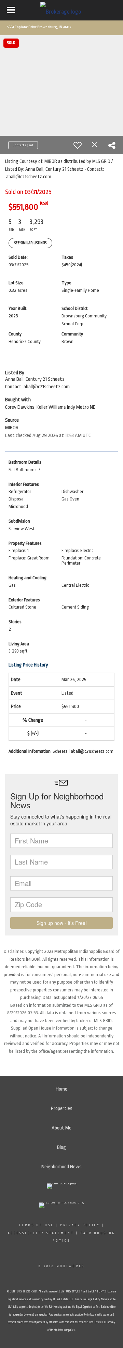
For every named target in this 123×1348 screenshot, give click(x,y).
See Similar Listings (30, 243)
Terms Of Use (36, 1225)
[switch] (77, 145)
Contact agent (23, 145)
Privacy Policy (80, 1225)
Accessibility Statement (41, 1233)
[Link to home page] (61, 10)
